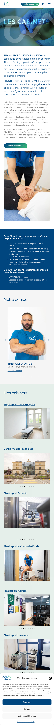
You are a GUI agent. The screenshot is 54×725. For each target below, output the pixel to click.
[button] (50, 678)
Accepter (27, 702)
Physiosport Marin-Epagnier (19, 404)
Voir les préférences (27, 716)
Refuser (27, 709)
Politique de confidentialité (26, 722)
